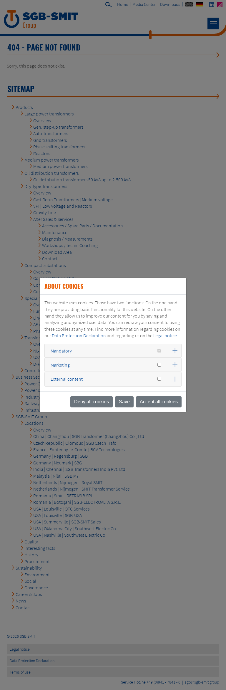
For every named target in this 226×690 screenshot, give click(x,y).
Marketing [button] (60, 365)
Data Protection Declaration (79, 335)
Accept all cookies (159, 401)
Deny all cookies (91, 401)
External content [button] (67, 379)
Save (124, 401)
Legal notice (165, 335)
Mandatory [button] (61, 351)
